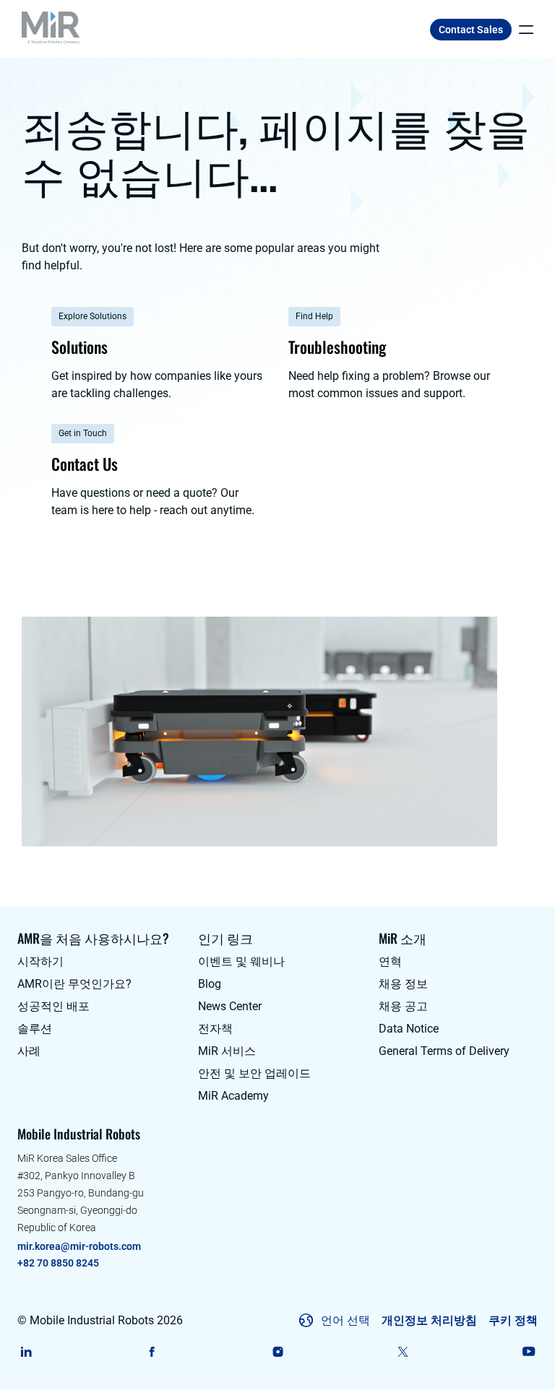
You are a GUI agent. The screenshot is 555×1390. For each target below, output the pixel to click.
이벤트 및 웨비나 (241, 961)
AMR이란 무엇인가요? (74, 984)
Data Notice (409, 1028)
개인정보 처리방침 (429, 1320)
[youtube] (529, 1351)
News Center (230, 1006)
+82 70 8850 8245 (58, 1263)
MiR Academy (233, 1096)
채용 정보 (403, 984)
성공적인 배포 (53, 1006)
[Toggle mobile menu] (522, 29)
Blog (209, 984)
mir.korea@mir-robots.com (79, 1246)
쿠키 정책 (513, 1320)
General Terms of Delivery (444, 1051)
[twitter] (403, 1351)
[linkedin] (26, 1351)
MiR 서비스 (227, 1051)
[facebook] (152, 1351)
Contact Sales (471, 29)
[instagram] (278, 1351)
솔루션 (34, 1028)
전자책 (215, 1028)
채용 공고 (403, 1006)
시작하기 (40, 961)
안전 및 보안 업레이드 (254, 1073)
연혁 (390, 961)
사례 (28, 1051)
